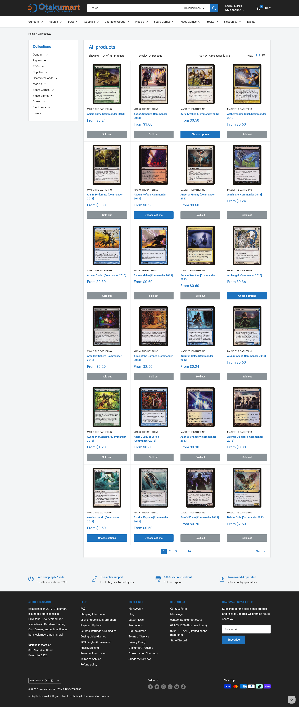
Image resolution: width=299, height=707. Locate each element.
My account (233, 10)
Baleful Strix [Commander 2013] (245, 517)
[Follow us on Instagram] (163, 686)
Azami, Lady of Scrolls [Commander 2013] (147, 438)
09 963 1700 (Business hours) (188, 625)
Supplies (89, 21)
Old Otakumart (137, 631)
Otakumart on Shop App (143, 653)
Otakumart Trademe (141, 647)
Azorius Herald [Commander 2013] (103, 519)
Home (31, 33)
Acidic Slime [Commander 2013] (106, 114)
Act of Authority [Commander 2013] (150, 116)
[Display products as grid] (258, 55)
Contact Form (178, 608)
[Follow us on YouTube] (176, 686)
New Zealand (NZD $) (41, 680)
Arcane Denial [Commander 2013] (106, 275)
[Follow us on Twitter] (157, 686)
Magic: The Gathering (99, 109)
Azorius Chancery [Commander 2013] (198, 438)
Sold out (107, 134)
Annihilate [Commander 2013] (244, 194)
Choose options (200, 134)
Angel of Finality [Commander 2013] (197, 196)
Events (251, 21)
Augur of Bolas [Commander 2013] (196, 358)
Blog (131, 614)
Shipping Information (93, 614)
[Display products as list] (263, 55)
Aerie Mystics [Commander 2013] (199, 114)
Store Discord (178, 640)
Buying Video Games (93, 636)
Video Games (188, 21)
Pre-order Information (93, 653)
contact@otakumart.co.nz (186, 619)
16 (189, 551)
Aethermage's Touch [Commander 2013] (246, 116)
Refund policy (88, 664)
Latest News (136, 619)
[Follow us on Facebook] (150, 686)
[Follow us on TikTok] (183, 686)
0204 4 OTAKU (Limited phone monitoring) (188, 632)
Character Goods (115, 21)
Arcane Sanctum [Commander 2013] (197, 277)
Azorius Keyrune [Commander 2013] (151, 519)
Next (258, 551)
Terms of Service (90, 659)
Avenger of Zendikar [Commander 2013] (106, 438)
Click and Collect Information (98, 619)
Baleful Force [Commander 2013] (199, 517)
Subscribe (233, 639)
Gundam (33, 21)
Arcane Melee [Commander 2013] (153, 275)
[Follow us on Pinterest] (170, 686)
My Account (136, 608)
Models (139, 21)
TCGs (71, 21)
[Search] (214, 8)
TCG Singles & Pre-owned (95, 642)
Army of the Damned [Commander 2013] (153, 358)
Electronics (230, 21)
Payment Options (91, 625)
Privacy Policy (137, 642)
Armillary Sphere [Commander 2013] (104, 358)
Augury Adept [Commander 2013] (246, 356)
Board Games (162, 21)
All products (44, 33)
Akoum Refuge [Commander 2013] (150, 196)
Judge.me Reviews (140, 659)
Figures (53, 21)
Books (210, 21)
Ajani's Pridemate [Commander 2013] (105, 196)
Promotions (136, 625)
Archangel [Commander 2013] (244, 275)
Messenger (177, 614)
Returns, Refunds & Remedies (98, 631)
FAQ (82, 608)
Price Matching (89, 647)
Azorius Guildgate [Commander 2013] (245, 438)
